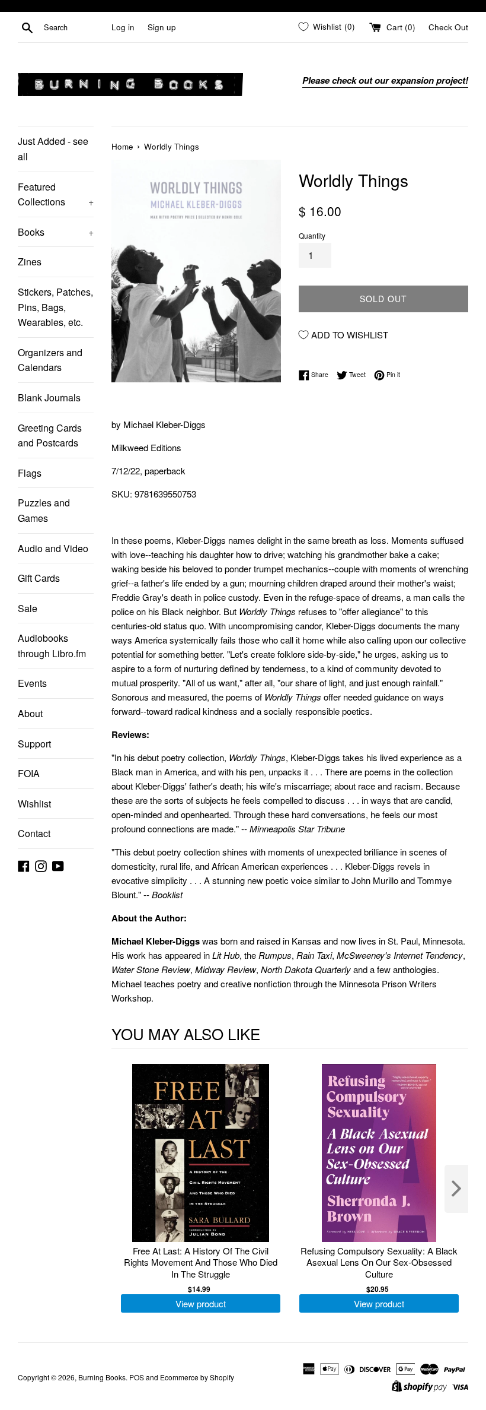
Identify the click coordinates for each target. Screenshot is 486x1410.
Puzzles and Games (44, 510)
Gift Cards (39, 578)
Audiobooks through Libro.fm (52, 645)
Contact (34, 833)
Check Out (448, 27)
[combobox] (75, 27)
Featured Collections (56, 194)
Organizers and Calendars (50, 360)
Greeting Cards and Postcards (50, 435)
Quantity (312, 235)
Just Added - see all (53, 148)
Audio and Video (53, 548)
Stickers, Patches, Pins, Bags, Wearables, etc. (55, 307)
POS (136, 1377)
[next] (456, 1189)
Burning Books (102, 1377)
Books (56, 232)
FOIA (29, 773)
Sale (27, 608)
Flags (29, 473)
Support (34, 743)
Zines (29, 261)
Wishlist (34, 803)
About (30, 713)
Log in (123, 27)
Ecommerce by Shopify (197, 1377)
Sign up (162, 27)
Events (32, 683)
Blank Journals (49, 397)
